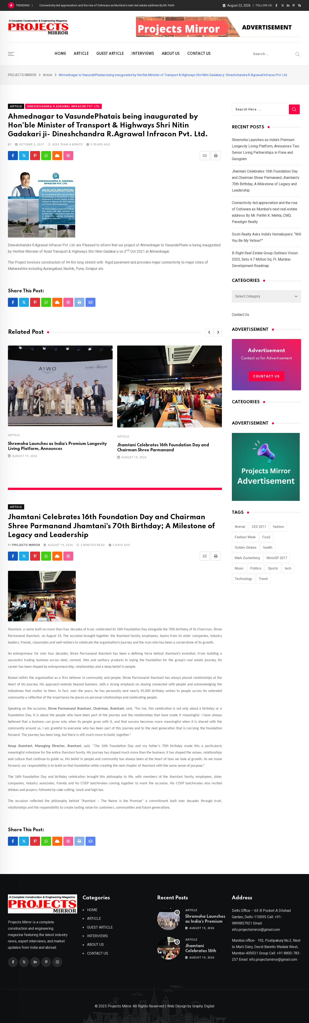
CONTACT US (199, 54)
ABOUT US (171, 54)
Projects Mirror (26, 545)
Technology (243, 579)
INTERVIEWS (142, 54)
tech (288, 568)
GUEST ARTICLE (110, 54)
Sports (273, 568)
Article (14, 435)
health (267, 547)
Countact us (266, 376)
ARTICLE (81, 54)
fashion (278, 527)
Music (239, 568)
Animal (240, 527)
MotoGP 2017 (277, 558)
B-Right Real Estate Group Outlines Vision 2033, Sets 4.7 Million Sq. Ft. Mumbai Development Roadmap (265, 259)
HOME (60, 54)
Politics (255, 568)
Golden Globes (246, 547)
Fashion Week (245, 537)
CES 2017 (259, 527)
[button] (209, 332)
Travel (263, 579)
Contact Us (240, 314)
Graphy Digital (203, 1006)
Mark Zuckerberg (247, 558)
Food (266, 537)
